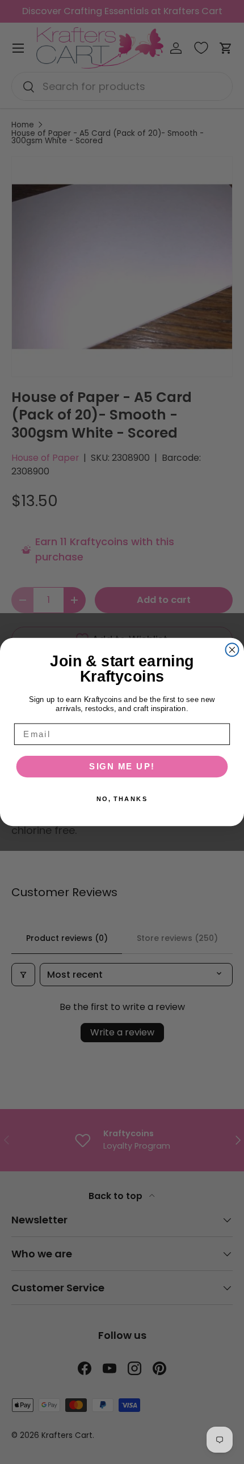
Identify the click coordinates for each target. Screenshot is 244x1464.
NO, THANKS (122, 799)
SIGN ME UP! (122, 766)
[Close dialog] (232, 649)
